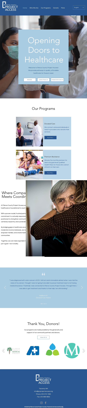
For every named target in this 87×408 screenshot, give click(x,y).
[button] (13, 350)
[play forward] (84, 351)
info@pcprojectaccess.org (43, 391)
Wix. (62, 406)
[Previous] (5, 287)
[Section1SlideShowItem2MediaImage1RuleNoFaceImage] (42, 303)
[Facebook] (45, 402)
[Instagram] (41, 402)
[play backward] (3, 351)
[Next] (82, 287)
